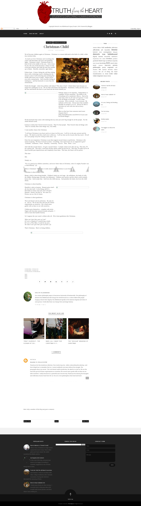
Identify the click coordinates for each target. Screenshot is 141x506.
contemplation (107, 52)
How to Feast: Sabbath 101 (108, 94)
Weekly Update (105, 119)
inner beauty (96, 63)
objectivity (108, 65)
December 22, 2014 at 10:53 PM (38, 362)
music (94, 65)
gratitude (95, 61)
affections (114, 47)
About (42, 33)
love (108, 63)
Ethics (99, 47)
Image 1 (26, 274)
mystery (101, 65)
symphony (95, 71)
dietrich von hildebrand (105, 54)
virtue (109, 76)
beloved (95, 52)
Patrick (33, 359)
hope (104, 61)
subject (115, 69)
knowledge (103, 63)
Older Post (85, 421)
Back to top (70, 499)
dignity (95, 56)
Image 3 (26, 276)
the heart (114, 71)
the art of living (104, 71)
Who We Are (33, 33)
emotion (100, 56)
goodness (115, 58)
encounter (107, 56)
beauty (114, 49)
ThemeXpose (71, 503)
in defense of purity (112, 61)
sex (100, 69)
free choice (103, 58)
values (105, 76)
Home (25, 33)
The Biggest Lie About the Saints (108, 129)
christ (100, 52)
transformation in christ (100, 74)
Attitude (95, 47)
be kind (49, 42)
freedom (109, 58)
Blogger (90, 26)
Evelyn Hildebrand (42, 292)
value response (98, 76)
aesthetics (108, 47)
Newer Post (27, 421)
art (102, 50)
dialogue (115, 52)
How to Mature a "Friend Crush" (39, 445)
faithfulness (114, 56)
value (115, 74)
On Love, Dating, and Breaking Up (109, 103)
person (115, 65)
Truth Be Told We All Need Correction (108, 87)
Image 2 (26, 275)
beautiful (107, 50)
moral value (113, 63)
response (110, 67)
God (102, 47)
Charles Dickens (60, 42)
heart (100, 61)
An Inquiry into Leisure (37, 458)
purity (104, 67)
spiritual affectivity (107, 69)
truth (111, 74)
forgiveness (96, 58)
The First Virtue (105, 111)
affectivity (96, 50)
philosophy (96, 67)
